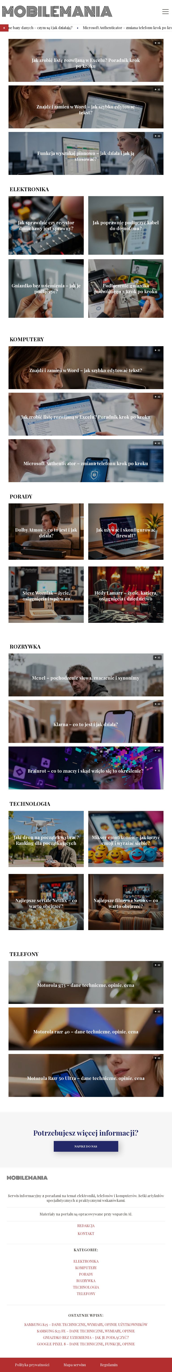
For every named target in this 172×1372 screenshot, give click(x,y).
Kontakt (86, 1233)
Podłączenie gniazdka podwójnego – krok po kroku (125, 288)
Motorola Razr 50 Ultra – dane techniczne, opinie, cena (85, 1078)
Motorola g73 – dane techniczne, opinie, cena (85, 985)
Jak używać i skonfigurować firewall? (125, 533)
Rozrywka (25, 646)
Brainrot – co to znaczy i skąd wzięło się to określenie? (86, 771)
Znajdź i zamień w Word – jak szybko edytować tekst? (86, 109)
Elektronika (29, 189)
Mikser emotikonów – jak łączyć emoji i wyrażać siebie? (126, 840)
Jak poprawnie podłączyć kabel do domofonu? (126, 225)
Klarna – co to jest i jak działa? (86, 724)
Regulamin (109, 1364)
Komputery (27, 339)
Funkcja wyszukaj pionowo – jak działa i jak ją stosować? (85, 156)
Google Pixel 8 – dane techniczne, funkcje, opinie (86, 1344)
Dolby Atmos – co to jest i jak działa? (46, 533)
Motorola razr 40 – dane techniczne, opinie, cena (85, 1032)
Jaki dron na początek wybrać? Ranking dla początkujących (46, 840)
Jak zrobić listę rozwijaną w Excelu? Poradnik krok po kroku (86, 63)
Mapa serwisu (75, 1364)
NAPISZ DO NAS (86, 1146)
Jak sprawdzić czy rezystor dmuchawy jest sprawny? (46, 225)
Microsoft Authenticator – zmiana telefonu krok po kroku (71, 27)
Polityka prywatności (32, 1364)
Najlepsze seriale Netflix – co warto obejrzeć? (46, 903)
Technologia (30, 803)
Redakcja (86, 1226)
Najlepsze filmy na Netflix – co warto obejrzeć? (126, 903)
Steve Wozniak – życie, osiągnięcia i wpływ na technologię (46, 596)
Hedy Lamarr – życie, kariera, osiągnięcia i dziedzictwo (126, 596)
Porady (21, 496)
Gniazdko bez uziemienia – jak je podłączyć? (46, 288)
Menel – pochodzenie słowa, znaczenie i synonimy (85, 678)
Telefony (24, 953)
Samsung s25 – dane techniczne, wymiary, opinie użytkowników (85, 1324)
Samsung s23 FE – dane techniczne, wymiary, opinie (86, 1331)
